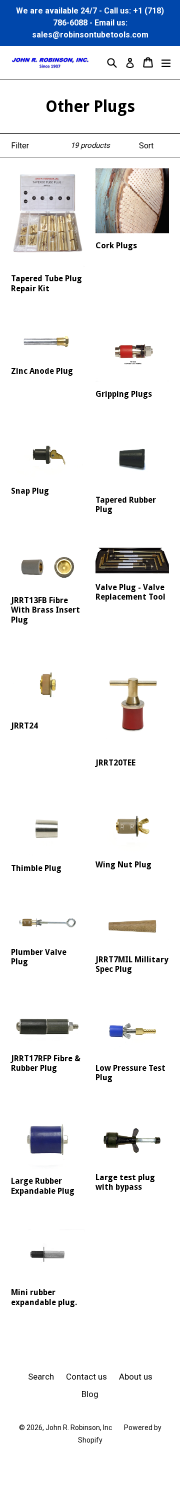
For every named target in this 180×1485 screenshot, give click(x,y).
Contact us (86, 1377)
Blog (90, 1394)
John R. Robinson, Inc (79, 1428)
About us (135, 1377)
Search (41, 1377)
